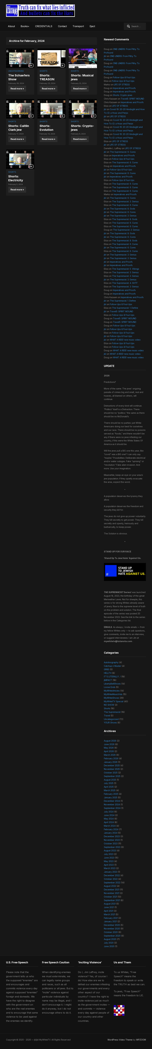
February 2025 (111, 794)
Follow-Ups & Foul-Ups (124, 77)
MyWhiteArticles (112, 690)
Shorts (43, 71)
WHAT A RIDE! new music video (125, 339)
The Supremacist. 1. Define (123, 300)
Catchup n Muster (112, 666)
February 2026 (111, 758)
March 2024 (110, 826)
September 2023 (112, 847)
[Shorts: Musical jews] (83, 58)
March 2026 (110, 755)
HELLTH (107, 673)
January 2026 (110, 762)
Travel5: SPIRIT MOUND (132, 98)
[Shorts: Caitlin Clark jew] (20, 108)
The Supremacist (112, 712)
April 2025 (109, 786)
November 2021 (111, 893)
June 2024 (109, 815)
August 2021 (110, 903)
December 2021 (111, 889)
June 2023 (109, 857)
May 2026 (109, 747)
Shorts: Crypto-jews (122, 95)
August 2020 (110, 939)
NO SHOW (109, 705)
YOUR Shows (110, 722)
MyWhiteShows (111, 698)
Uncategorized (16, 71)
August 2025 (110, 779)
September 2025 (112, 776)
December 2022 (112, 875)
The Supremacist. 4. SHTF (125, 283)
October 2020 (111, 932)
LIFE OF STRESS (122, 84)
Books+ (25, 26)
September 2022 (112, 882)
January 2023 (110, 872)
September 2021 (112, 900)
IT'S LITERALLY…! (112, 676)
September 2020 (112, 935)
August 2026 (110, 740)
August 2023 (110, 850)
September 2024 (112, 808)
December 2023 (112, 836)
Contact (62, 26)
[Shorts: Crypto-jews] (83, 108)
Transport (78, 26)
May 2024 (109, 818)
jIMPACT (108, 680)
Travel (107, 715)
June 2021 (109, 907)
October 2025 (111, 772)
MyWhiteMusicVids (113, 694)
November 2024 (112, 804)
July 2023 (108, 854)
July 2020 (109, 942)
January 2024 (110, 833)
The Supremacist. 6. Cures (123, 152)
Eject (92, 26)
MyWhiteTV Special (113, 701)
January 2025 (110, 797)
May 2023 (109, 861)
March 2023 (109, 868)
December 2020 (112, 925)
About (11, 26)
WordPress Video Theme (119, 1039)
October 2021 (110, 896)
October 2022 (111, 879)
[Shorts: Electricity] (20, 159)
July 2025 (108, 783)
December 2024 (112, 801)
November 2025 (112, 769)
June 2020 (109, 946)
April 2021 (108, 911)
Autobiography (111, 662)
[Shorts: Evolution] (51, 108)
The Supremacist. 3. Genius (125, 201)
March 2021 (109, 914)
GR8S (106, 669)
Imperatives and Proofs (124, 88)
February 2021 (111, 918)
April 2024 (109, 822)
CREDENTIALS (43, 26)
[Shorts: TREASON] (51, 58)
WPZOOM (141, 1039)
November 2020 (112, 928)
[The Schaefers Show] (20, 58)
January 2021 (110, 921)
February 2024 (111, 829)
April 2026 (109, 751)
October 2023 (111, 843)
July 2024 (109, 811)
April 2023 (109, 865)
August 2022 (110, 886)
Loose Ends (109, 687)
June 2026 (109, 744)
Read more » (17, 88)
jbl (105, 56)
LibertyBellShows (112, 683)
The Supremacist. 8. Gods (122, 208)
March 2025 (109, 790)
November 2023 (112, 840)
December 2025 (112, 765)
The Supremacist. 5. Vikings (125, 269)
